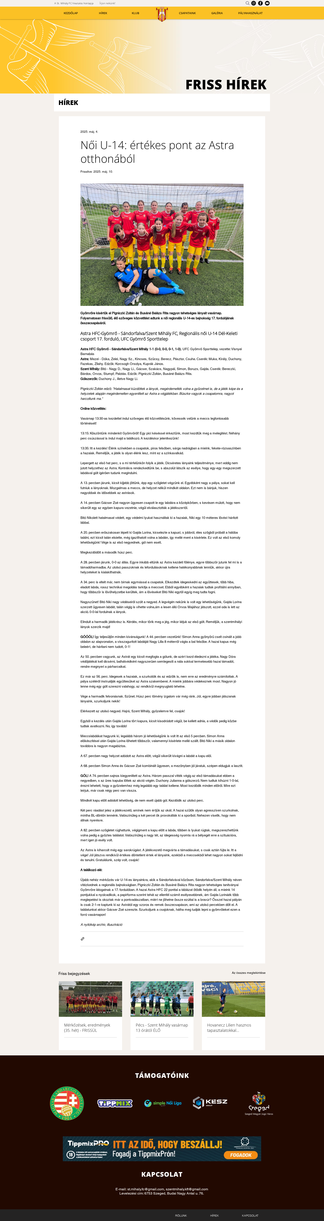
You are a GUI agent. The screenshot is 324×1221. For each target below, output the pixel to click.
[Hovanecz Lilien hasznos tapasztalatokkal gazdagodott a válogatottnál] (233, 999)
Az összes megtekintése (249, 972)
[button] (135, 13)
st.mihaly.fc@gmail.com (145, 1189)
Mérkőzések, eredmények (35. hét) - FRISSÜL (87, 1027)
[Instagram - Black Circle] (253, 3)
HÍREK (68, 102)
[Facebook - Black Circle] (260, 3)
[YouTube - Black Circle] (267, 3)
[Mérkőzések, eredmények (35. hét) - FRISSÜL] (90, 999)
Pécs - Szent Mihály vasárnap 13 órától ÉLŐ (162, 1027)
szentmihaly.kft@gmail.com (187, 1189)
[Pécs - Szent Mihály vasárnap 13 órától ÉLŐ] (162, 999)
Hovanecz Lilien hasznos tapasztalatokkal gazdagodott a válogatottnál (232, 1027)
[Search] (247, 3)
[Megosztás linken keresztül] (82, 939)
